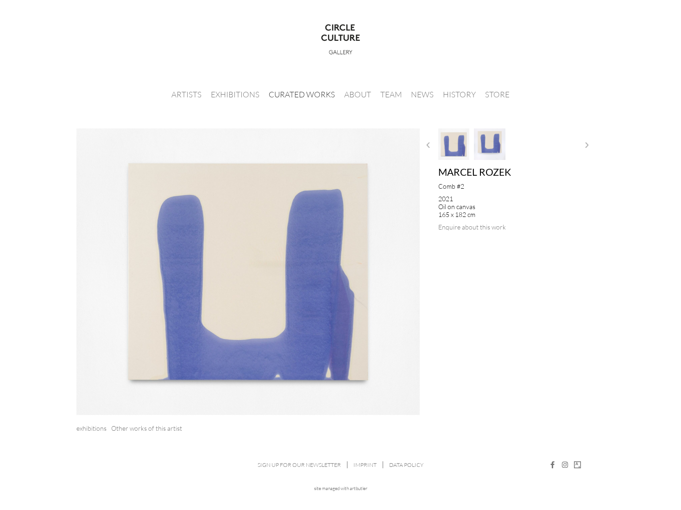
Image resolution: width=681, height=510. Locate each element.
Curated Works (302, 94)
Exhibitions (235, 94)
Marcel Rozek (474, 172)
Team (391, 94)
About (357, 94)
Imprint (365, 464)
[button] (428, 145)
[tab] (91, 428)
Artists (186, 94)
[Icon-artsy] (577, 464)
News (422, 94)
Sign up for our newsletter (299, 464)
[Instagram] (564, 464)
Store (497, 94)
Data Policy (406, 464)
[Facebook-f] (552, 464)
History (459, 94)
